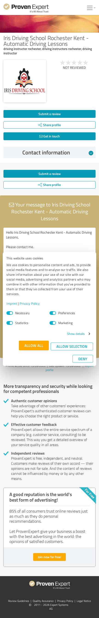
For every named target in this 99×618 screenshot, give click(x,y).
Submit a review (49, 114)
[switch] (53, 313)
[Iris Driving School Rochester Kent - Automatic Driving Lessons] (25, 81)
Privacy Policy (30, 303)
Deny (82, 358)
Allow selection (71, 346)
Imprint (11, 303)
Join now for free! (49, 557)
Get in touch (51, 136)
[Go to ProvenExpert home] (26, 8)
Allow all (33, 345)
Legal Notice (84, 601)
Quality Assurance (43, 601)
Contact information (46, 152)
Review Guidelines (18, 601)
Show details (76, 333)
